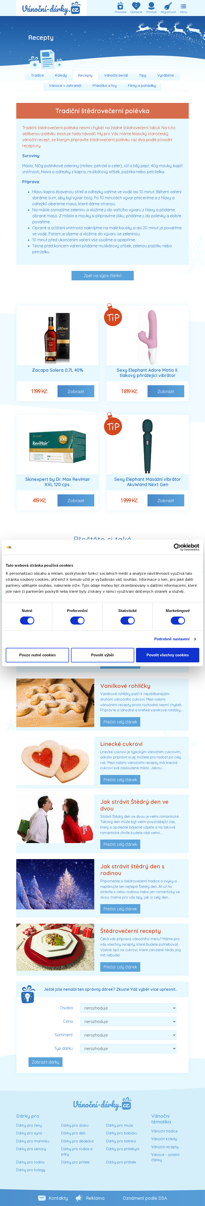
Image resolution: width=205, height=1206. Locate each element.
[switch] (77, 621)
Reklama (95, 1198)
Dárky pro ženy (29, 1125)
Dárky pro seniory (31, 1149)
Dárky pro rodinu (30, 1162)
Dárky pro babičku (121, 1133)
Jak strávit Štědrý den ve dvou (134, 805)
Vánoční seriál (116, 75)
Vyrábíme (165, 75)
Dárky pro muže (119, 1125)
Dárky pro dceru (74, 1125)
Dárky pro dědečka (77, 1141)
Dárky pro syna (29, 1133)
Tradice (37, 75)
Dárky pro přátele (121, 1162)
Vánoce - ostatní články (165, 1157)
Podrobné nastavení (172, 639)
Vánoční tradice (164, 1131)
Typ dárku (63, 1048)
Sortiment (64, 1034)
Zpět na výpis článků (103, 275)
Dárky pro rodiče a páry (76, 1152)
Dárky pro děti (73, 1133)
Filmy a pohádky (142, 85)
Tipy (142, 75)
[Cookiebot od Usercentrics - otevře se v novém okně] (177, 547)
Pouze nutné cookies (37, 655)
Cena (68, 1021)
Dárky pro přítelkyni (122, 1149)
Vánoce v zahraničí (65, 85)
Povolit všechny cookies (167, 655)
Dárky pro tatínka (121, 1141)
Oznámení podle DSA (145, 1198)
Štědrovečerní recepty (130, 930)
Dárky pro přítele (75, 1162)
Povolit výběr (102, 655)
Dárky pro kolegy (30, 1170)
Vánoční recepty (164, 1147)
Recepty (85, 75)
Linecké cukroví (121, 743)
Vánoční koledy (164, 1139)
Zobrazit (76, 391)
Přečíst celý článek (120, 721)
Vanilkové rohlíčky (125, 685)
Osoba (66, 1007)
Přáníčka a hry (104, 85)
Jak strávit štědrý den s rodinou (132, 870)
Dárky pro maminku (33, 1141)
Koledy (61, 75)
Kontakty (58, 1198)
